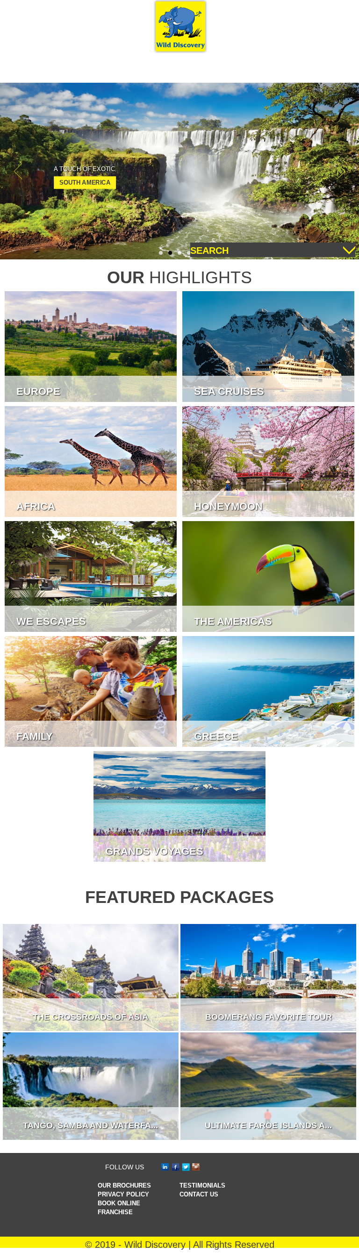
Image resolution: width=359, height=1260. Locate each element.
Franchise (115, 1212)
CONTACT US (199, 1194)
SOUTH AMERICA (84, 182)
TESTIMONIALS (202, 1185)
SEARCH (209, 250)
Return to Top (343, 1249)
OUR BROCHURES (124, 1185)
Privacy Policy (123, 1194)
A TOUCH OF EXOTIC (84, 168)
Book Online (119, 1203)
